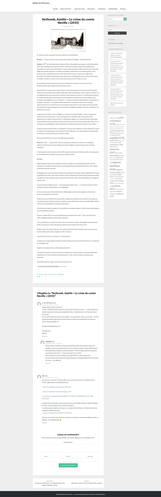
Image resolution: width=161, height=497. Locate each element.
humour (117, 142)
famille (114, 140)
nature (118, 153)
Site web (90, 456)
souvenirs (117, 183)
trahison (118, 189)
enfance (116, 135)
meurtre (113, 146)
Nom (46, 456)
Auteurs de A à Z (65, 9)
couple (114, 128)
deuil (113, 131)
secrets (112, 178)
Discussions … (91, 9)
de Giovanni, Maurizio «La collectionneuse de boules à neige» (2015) (50, 483)
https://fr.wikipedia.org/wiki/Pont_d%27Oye (57, 387)
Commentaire (68, 442)
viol (115, 194)
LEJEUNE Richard (48, 303)
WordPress (85, 494)
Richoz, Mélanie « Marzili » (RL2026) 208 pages (116, 55)
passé (114, 155)
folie (120, 140)
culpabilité (119, 128)
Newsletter (102, 9)
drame (117, 133)
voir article (62, 266)
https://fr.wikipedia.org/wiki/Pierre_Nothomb (57, 413)
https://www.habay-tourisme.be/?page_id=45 (57, 391)
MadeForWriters (100, 494)
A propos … (123, 9)
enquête (117, 137)
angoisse (118, 124)
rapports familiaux (115, 166)
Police (112, 157)
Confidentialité (112, 9)
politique (119, 157)
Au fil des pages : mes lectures (47, 274)
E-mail (68, 456)
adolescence (114, 118)
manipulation (116, 145)
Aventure (113, 126)
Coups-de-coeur (79, 9)
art (123, 124)
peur (121, 155)
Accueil (55, 9)
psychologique (114, 159)
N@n (43, 376)
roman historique (118, 176)
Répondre (44, 336)
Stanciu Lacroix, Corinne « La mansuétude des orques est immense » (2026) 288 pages (117, 67)
